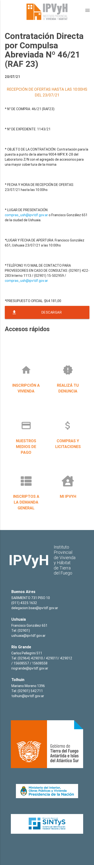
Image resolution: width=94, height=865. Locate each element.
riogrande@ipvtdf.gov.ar (29, 668)
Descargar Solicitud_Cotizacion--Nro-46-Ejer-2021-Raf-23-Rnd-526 (46, 314)
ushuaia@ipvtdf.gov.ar (28, 635)
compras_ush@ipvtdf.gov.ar (26, 215)
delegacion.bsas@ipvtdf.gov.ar (34, 608)
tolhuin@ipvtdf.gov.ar (27, 696)
